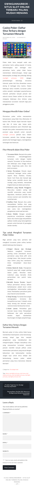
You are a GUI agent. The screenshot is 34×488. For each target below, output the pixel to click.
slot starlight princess (18, 375)
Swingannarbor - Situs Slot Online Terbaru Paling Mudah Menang (17, 8)
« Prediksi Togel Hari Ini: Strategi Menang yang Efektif (13, 385)
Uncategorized (14, 369)
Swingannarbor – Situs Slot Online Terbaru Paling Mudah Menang (18, 480)
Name (5, 434)
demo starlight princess (13, 373)
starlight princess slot (14, 376)
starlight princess (9, 134)
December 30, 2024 (9, 37)
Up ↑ (17, 484)
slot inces (23, 373)
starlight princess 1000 (13, 78)
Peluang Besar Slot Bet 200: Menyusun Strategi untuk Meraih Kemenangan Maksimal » (18, 393)
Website (6, 451)
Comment (7, 412)
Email (5, 442)
